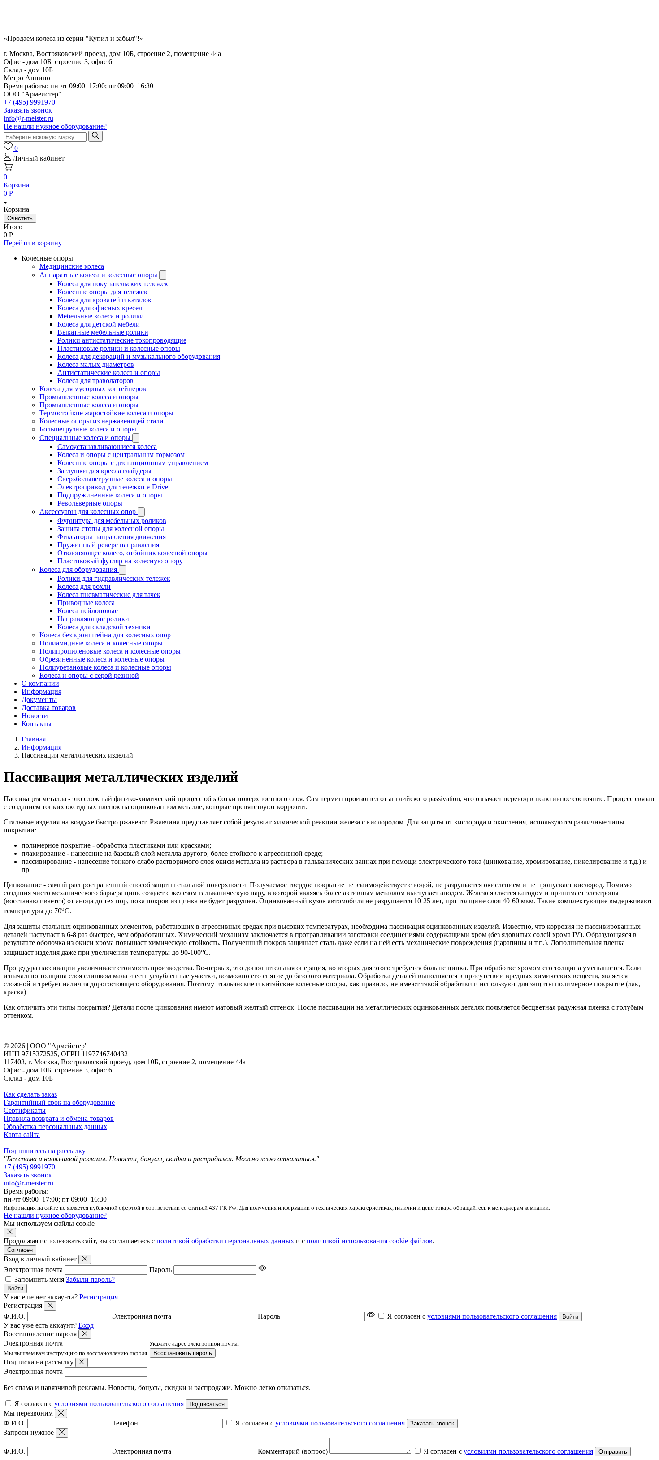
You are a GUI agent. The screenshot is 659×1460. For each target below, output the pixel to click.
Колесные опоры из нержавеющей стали (101, 421)
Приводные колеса (86, 602)
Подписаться (207, 1404)
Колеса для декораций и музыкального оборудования (138, 356)
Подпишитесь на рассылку (45, 1151)
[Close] (84, 1259)
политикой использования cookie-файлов (370, 1241)
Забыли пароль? (90, 1279)
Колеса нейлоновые (87, 611)
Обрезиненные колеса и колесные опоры (102, 659)
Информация (41, 691)
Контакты (37, 724)
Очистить (20, 218)
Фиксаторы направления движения (111, 536)
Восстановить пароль (182, 1353)
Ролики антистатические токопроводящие (121, 340)
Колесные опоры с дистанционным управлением (132, 462)
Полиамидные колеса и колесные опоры (101, 643)
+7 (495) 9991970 (29, 102)
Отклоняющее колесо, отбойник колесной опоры (132, 553)
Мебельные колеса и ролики (100, 316)
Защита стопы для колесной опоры (110, 528)
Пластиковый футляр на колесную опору (120, 561)
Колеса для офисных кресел (99, 308)
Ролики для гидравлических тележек (113, 578)
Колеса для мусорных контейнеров (92, 388)
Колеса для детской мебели (98, 324)
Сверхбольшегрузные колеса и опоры (114, 479)
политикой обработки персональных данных (225, 1241)
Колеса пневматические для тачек (108, 594)
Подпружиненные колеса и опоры (109, 495)
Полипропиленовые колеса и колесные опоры (110, 651)
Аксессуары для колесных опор (88, 511)
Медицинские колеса (71, 266)
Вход (86, 1325)
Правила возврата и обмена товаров (59, 1118)
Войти (15, 1288)
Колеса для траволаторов (95, 380)
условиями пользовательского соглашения (492, 1316)
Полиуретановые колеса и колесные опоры (105, 667)
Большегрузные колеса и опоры (87, 429)
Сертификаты (25, 1110)
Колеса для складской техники (104, 627)
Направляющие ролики (93, 619)
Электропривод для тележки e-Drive (112, 487)
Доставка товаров (49, 707)
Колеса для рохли (84, 586)
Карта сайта (22, 1134)
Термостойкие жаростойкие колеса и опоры (106, 413)
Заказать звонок (28, 1175)
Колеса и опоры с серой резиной (89, 675)
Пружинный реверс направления (108, 545)
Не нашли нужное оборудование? (55, 126)
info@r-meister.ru (28, 118)
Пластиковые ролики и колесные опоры (118, 348)
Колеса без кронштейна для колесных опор (105, 635)
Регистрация (98, 1297)
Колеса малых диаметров (95, 364)
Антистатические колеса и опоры (108, 372)
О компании (40, 683)
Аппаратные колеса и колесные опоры (99, 275)
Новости (35, 715)
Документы (39, 699)
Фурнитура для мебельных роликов (111, 520)
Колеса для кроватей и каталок (104, 300)
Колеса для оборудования (79, 569)
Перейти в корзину (33, 243)
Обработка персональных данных (55, 1126)
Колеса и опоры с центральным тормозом (121, 454)
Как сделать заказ (30, 1094)
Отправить (612, 1451)
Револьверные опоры (89, 503)
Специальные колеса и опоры (85, 437)
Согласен (20, 1249)
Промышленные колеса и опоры (89, 397)
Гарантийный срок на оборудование (59, 1102)
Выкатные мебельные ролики (102, 332)
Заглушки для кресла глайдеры (104, 471)
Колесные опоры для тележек (102, 292)
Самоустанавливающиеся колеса (107, 446)
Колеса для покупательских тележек (112, 284)
